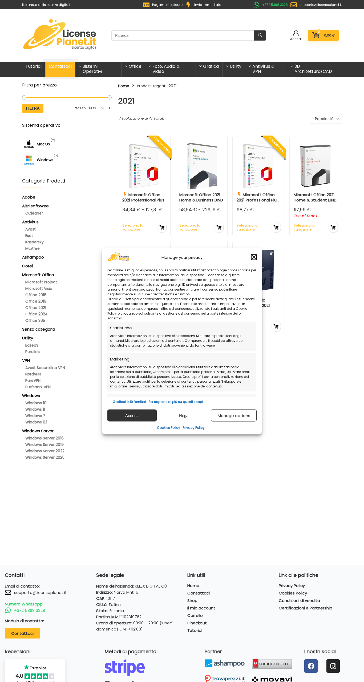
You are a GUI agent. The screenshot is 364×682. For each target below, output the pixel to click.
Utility (235, 66)
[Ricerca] (260, 35)
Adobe (28, 197)
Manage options (234, 415)
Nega (183, 415)
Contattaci (60, 66)
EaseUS (31, 345)
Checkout (197, 623)
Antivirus (30, 222)
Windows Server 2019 (44, 444)
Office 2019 (35, 301)
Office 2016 (35, 295)
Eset (29, 235)
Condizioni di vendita (299, 600)
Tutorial (34, 66)
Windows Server (38, 431)
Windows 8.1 (36, 422)
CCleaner (34, 213)
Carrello (195, 615)
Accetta (132, 415)
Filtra (33, 108)
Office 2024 (36, 314)
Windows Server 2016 (44, 438)
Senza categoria (38, 329)
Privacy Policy (194, 427)
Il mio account (201, 608)
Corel (27, 266)
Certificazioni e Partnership (305, 608)
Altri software (35, 206)
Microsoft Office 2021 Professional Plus (143, 197)
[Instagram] (333, 666)
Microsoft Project (41, 282)
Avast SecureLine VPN (45, 367)
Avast (30, 229)
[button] (254, 257)
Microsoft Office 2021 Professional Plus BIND (258, 200)
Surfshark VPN (38, 387)
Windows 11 (35, 409)
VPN (26, 360)
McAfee (32, 248)
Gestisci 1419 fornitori (129, 401)
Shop (192, 600)
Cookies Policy (168, 427)
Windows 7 (35, 415)
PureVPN (33, 380)
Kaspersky (34, 242)
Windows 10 (35, 403)
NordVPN (33, 374)
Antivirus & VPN (263, 68)
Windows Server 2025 (44, 457)
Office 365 (35, 320)
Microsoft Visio (38, 288)
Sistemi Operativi (92, 68)
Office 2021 (35, 307)
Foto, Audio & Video (166, 68)
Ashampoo (33, 257)
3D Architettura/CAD (313, 68)
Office (135, 66)
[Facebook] (311, 666)
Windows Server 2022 (44, 451)
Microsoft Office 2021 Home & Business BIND (201, 197)
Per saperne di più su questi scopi (176, 401)
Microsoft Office (38, 274)
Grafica (211, 66)
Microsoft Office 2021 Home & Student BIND (315, 197)
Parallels (32, 351)
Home (123, 86)
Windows (31, 395)
